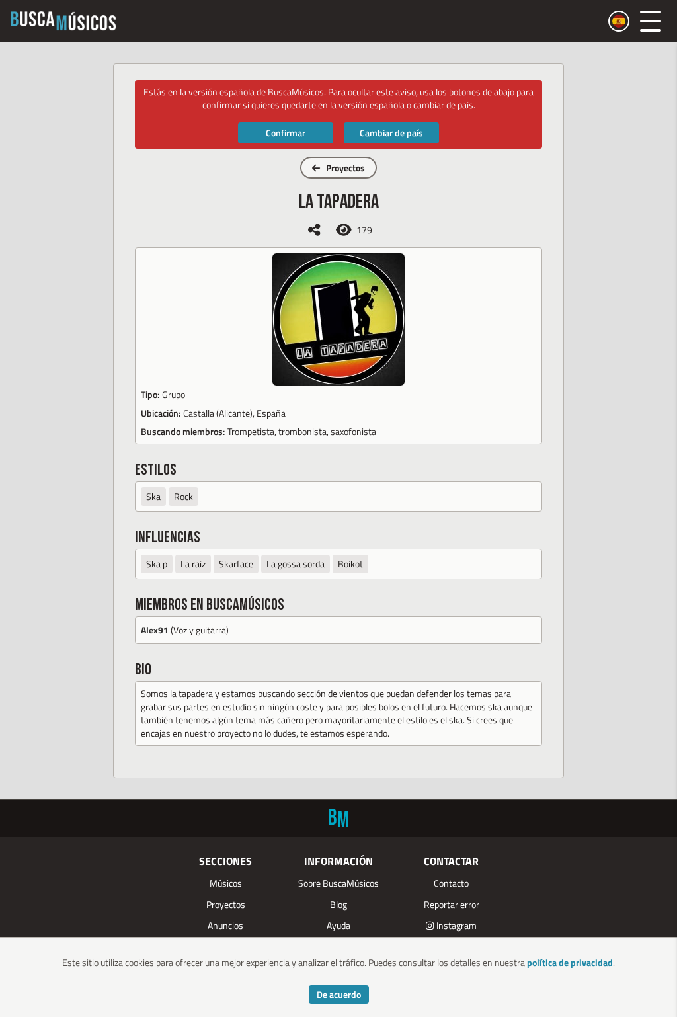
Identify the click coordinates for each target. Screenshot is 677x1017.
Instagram (456, 925)
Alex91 (155, 630)
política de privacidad (570, 962)
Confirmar (285, 133)
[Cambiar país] (618, 21)
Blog (338, 904)
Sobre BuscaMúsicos (338, 883)
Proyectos (345, 168)
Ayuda (338, 925)
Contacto (451, 883)
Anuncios (225, 925)
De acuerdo (339, 994)
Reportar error (451, 904)
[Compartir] (314, 230)
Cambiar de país (391, 133)
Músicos (226, 883)
